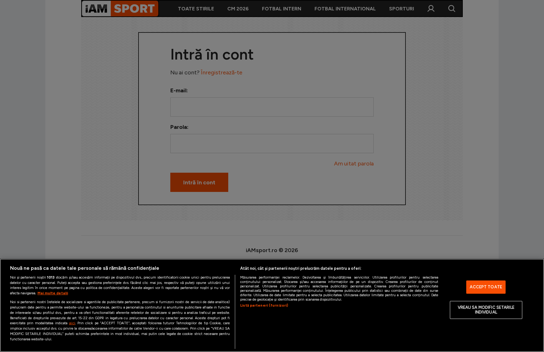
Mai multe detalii (52, 293)
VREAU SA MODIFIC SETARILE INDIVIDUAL (486, 310)
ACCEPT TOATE (486, 287)
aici (72, 322)
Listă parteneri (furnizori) (264, 305)
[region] (272, 305)
